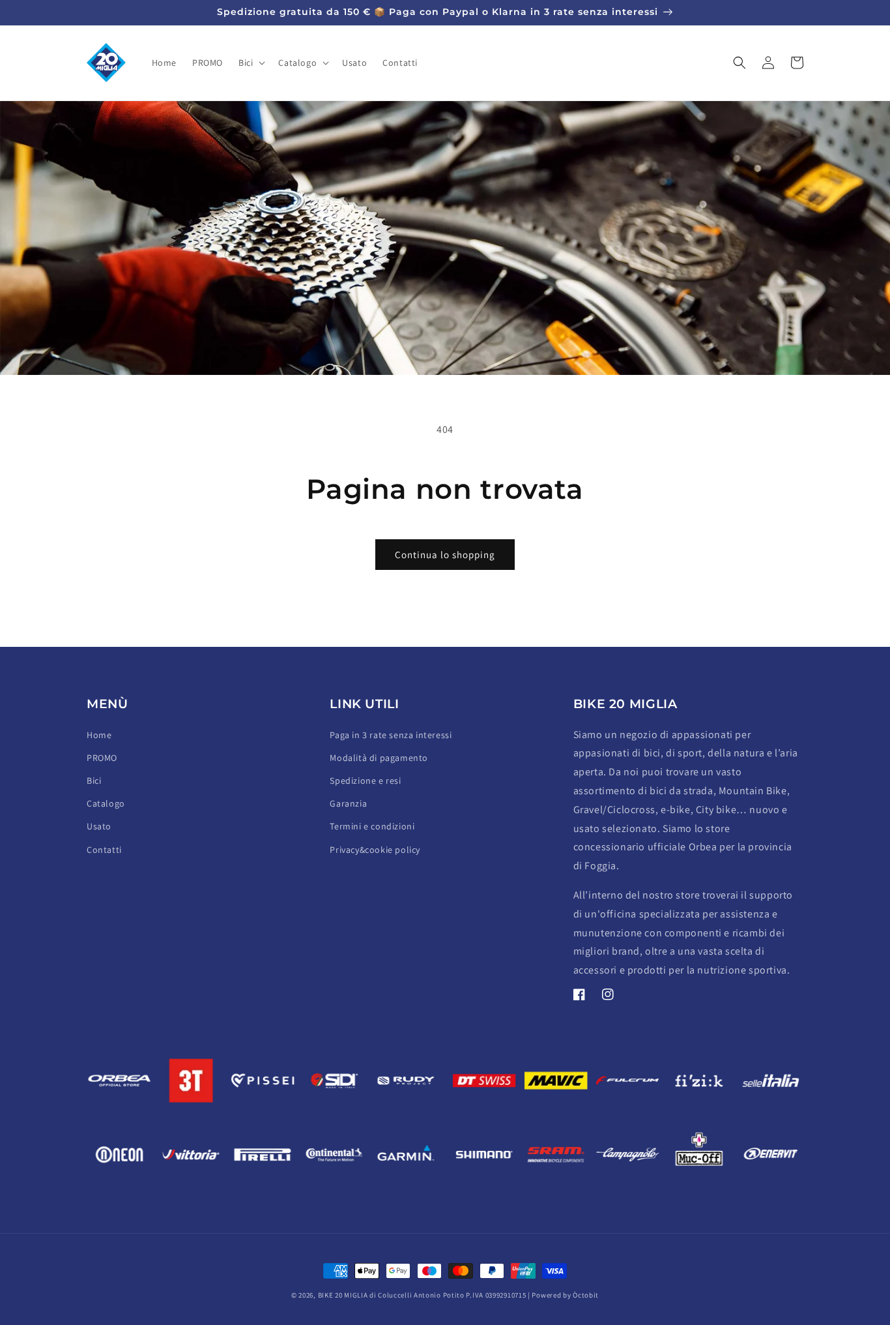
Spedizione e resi (365, 780)
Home (99, 735)
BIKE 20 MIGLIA (343, 1295)
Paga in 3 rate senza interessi (391, 735)
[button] (250, 62)
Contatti (104, 850)
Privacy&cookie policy (375, 850)
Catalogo (106, 803)
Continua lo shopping (445, 554)
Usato (99, 826)
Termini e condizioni (372, 826)
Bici (94, 780)
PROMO (102, 758)
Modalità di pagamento (379, 758)
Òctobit (586, 1295)
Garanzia (348, 803)
